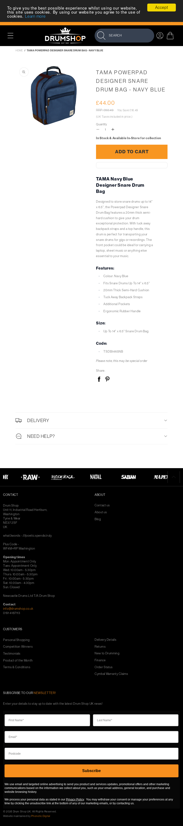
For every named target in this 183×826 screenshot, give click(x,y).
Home (19, 50)
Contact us (102, 505)
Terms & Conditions (16, 667)
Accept (161, 7)
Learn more (35, 16)
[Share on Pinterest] (107, 379)
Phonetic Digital (40, 816)
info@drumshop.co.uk (18, 608)
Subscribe (91, 771)
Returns (100, 646)
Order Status (104, 667)
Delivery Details (105, 639)
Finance (100, 660)
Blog (98, 519)
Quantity (101, 124)
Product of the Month (18, 660)
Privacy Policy (75, 799)
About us (101, 512)
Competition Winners (18, 646)
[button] (13, 35)
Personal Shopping (16, 640)
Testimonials (11, 653)
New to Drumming (107, 653)
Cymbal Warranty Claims (111, 674)
